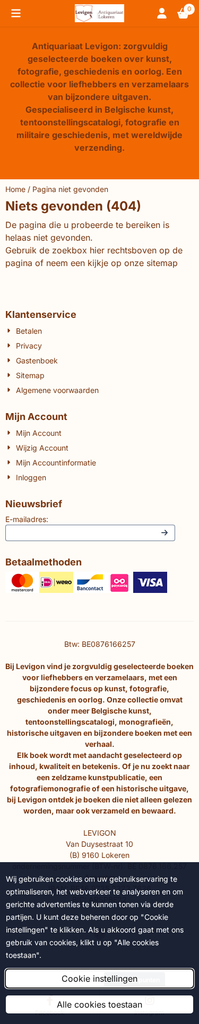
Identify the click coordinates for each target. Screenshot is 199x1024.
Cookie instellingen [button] (99, 978)
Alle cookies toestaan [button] (99, 1004)
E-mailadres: (26, 519)
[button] (16, 13)
